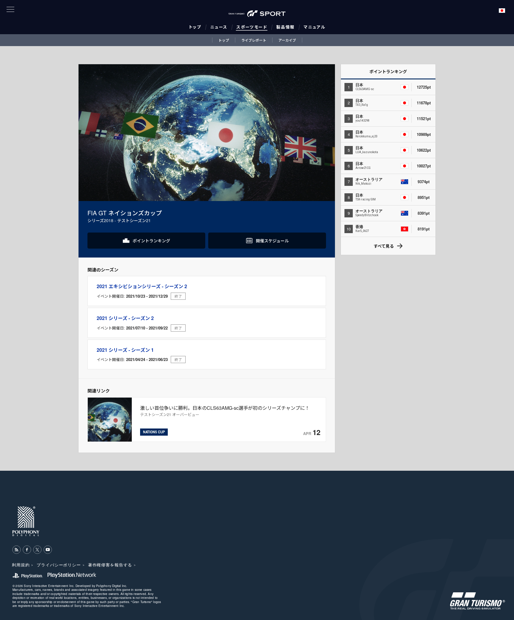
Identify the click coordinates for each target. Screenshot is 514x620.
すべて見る (384, 246)
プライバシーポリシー (59, 565)
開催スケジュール (272, 241)
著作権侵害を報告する (110, 565)
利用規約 (20, 565)
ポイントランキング (151, 241)
